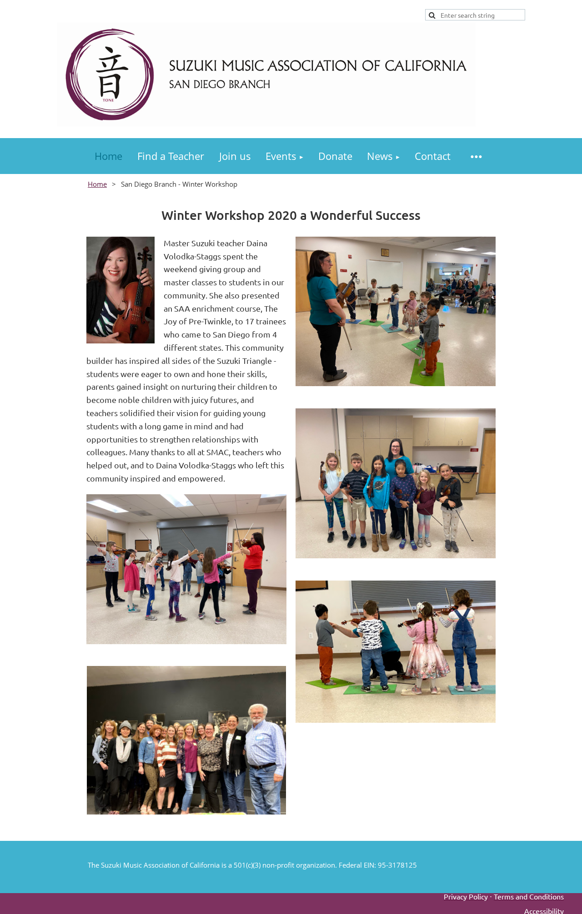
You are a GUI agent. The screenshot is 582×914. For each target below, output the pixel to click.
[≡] (476, 156)
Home (97, 184)
